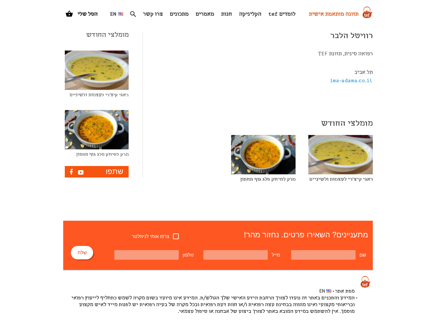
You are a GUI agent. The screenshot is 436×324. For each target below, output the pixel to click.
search (133, 14)
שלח (82, 252)
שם (362, 254)
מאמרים (205, 14)
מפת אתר (345, 291)
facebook (71, 172)
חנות (226, 14)
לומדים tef (282, 14)
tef (366, 282)
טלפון (188, 254)
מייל (276, 254)
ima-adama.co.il (351, 80)
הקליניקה (250, 14)
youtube (81, 172)
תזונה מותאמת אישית (333, 14)
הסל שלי (88, 14)
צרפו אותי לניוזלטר (150, 236)
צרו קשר (153, 14)
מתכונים (179, 14)
